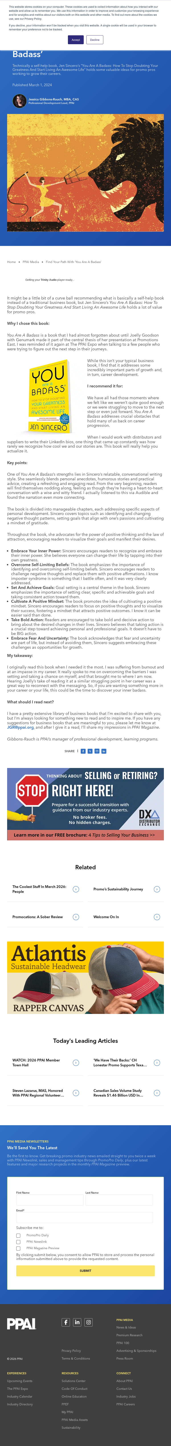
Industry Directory (20, 1404)
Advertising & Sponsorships (136, 1351)
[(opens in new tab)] (85, 839)
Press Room (124, 1358)
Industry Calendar (19, 1396)
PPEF (65, 1404)
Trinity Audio (49, 279)
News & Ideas (126, 1327)
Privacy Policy (71, 1351)
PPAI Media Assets (75, 1420)
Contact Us (124, 1389)
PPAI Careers (125, 1404)
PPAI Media (31, 262)
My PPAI (67, 1412)
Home (11, 262)
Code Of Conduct (74, 1389)
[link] (44, 889)
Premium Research (129, 1335)
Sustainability (71, 1428)
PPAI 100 (122, 1343)
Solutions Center (74, 1381)
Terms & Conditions (76, 1358)
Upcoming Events (19, 1381)
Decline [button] (95, 40)
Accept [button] (76, 40)
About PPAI (124, 1381)
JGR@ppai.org (20, 727)
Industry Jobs (126, 1396)
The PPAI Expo (17, 1389)
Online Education (74, 1396)
